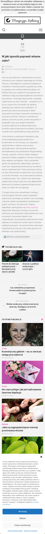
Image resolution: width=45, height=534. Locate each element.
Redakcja (8, 66)
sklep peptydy (32, 207)
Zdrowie (31, 69)
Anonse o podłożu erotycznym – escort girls (30, 266)
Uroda (4, 348)
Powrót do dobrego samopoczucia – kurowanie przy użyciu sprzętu (10, 268)
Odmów (22, 518)
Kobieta (5, 424)
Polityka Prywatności (30, 531)
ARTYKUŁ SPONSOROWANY (16, 69)
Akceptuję (22, 511)
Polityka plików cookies (15, 531)
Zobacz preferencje (22, 525)
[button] (41, 457)
